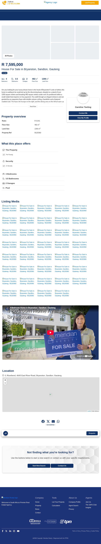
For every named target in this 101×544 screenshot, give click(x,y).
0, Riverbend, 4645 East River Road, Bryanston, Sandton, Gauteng (33, 375)
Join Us (46, 8)
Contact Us (62, 466)
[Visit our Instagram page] (94, 8)
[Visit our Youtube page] (97, 8)
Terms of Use (76, 531)
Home (4, 8)
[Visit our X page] (88, 8)
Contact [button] (54, 8)
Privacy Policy (85, 531)
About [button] (37, 8)
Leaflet (89, 411)
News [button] (29, 8)
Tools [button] (21, 8)
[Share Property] (5, 433)
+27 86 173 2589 (14, 4)
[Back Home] (50, 2)
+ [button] (5, 380)
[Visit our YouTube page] (18, 531)
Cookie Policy (95, 531)
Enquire (92, 433)
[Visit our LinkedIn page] (91, 8)
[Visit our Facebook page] (84, 8)
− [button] (5, 383)
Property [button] (12, 8)
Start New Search (39, 466)
